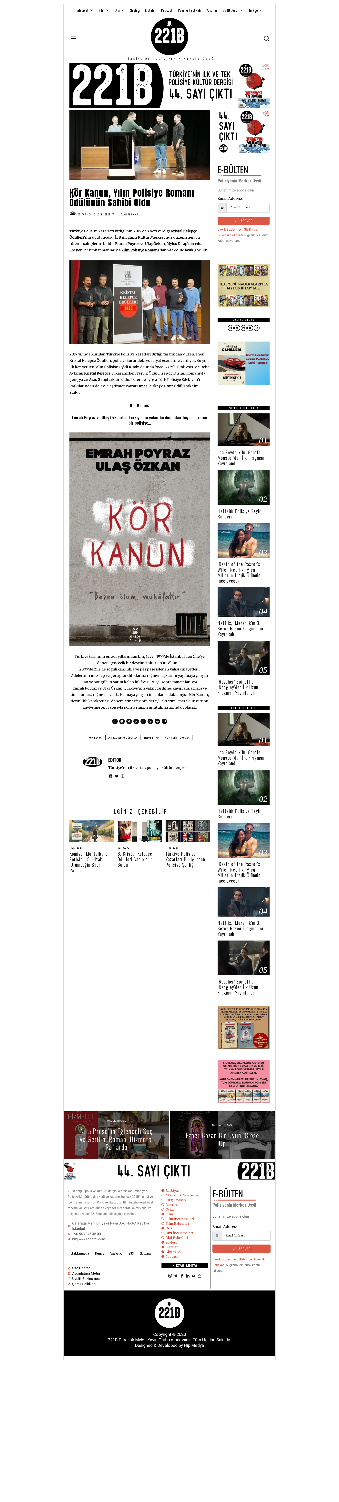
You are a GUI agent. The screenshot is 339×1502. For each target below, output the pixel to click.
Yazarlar (211, 10)
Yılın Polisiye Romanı (177, 737)
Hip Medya (194, 1345)
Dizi (117, 10)
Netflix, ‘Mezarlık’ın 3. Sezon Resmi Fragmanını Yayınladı (240, 628)
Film (101, 10)
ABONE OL (247, 220)
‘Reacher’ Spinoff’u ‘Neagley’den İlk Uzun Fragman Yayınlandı (238, 687)
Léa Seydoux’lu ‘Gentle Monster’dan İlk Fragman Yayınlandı (241, 458)
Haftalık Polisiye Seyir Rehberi (239, 513)
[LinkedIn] (188, 1276)
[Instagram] (170, 1276)
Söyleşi (135, 10)
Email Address (230, 198)
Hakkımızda (80, 1253)
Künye (99, 1253)
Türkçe (253, 10)
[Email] (199, 1276)
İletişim (145, 1253)
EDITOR (114, 759)
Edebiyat (82, 10)
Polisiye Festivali (189, 10)
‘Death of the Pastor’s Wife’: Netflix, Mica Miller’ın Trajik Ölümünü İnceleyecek (240, 572)
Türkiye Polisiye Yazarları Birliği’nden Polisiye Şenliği (185, 859)
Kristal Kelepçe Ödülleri (123, 737)
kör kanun (95, 737)
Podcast (166, 10)
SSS (131, 1253)
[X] (176, 1276)
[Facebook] (182, 1276)
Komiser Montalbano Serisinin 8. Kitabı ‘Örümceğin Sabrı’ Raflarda (88, 862)
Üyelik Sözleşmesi (230, 229)
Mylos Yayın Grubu (152, 1339)
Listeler (150, 10)
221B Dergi (230, 10)
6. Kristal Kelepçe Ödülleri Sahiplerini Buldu (136, 859)
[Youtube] (194, 1276)
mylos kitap (151, 737)
